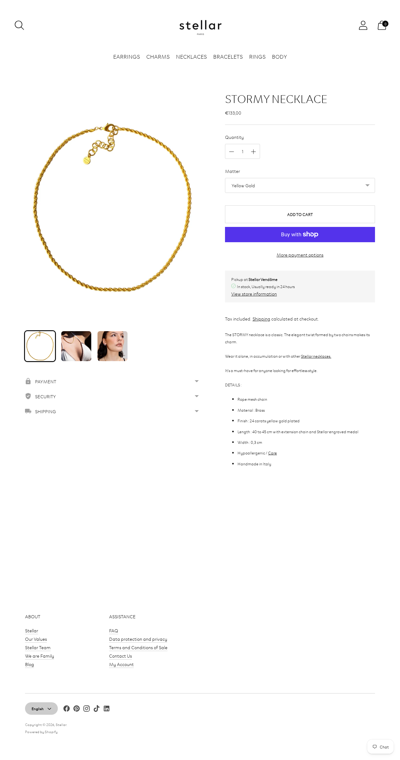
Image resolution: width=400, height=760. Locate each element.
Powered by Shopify (41, 731)
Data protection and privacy (138, 638)
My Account (121, 664)
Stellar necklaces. (316, 356)
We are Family (39, 655)
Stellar (31, 630)
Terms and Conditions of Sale (138, 647)
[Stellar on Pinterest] (76, 709)
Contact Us (120, 655)
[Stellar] (200, 25)
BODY (279, 56)
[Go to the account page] (363, 25)
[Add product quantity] (253, 151)
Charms (158, 56)
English (38, 708)
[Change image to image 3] (113, 346)
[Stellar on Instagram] (86, 709)
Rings (257, 56)
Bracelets (228, 56)
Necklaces (191, 56)
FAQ (113, 630)
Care (272, 452)
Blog (29, 664)
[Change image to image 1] (40, 346)
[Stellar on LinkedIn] (106, 709)
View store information (254, 293)
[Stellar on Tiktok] (96, 709)
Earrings (126, 56)
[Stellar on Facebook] (66, 709)
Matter (232, 171)
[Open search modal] (19, 25)
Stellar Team (38, 647)
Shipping (261, 318)
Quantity (234, 137)
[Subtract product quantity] (231, 151)
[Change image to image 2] (76, 346)
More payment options (300, 254)
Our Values (36, 638)
